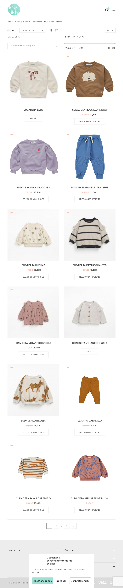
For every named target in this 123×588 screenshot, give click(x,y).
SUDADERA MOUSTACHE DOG (89, 110)
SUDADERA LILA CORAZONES (33, 187)
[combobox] (33, 46)
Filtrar (112, 48)
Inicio (10, 21)
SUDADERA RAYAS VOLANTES (89, 265)
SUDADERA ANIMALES (33, 420)
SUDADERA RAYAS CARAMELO (33, 498)
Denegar (61, 580)
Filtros (13, 30)
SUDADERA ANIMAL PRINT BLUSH (89, 498)
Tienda (26, 21)
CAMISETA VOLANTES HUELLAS (33, 343)
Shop (17, 21)
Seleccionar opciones (89, 121)
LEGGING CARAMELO (90, 420)
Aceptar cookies (42, 580)
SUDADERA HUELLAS (33, 265)
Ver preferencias (80, 580)
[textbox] (31, 45)
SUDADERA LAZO (33, 110)
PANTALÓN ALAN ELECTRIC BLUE (89, 187)
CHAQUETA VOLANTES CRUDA (89, 343)
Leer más (33, 118)
